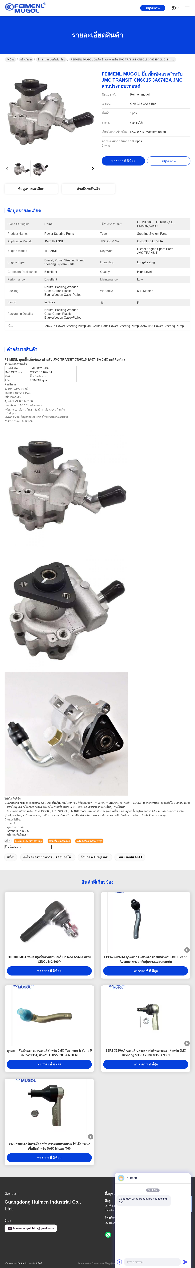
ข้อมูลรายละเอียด (31, 189)
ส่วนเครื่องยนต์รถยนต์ (59, 841)
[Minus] (185, 1178)
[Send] (185, 1262)
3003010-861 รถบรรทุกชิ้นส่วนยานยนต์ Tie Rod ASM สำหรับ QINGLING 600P (49, 959)
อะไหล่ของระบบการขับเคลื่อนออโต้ (47, 857)
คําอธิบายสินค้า (88, 189)
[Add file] (119, 1262)
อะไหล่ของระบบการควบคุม (28, 841)
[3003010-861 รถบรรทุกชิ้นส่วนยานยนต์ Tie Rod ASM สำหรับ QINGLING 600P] (49, 922)
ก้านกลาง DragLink (94, 857)
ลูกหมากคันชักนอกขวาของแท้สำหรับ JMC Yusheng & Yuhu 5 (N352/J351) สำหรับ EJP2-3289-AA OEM (49, 1053)
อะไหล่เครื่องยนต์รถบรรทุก (89, 841)
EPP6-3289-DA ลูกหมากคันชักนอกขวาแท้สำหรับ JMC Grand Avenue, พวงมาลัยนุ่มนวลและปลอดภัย (145, 959)
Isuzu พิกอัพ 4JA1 (129, 857)
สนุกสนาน (153, 8)
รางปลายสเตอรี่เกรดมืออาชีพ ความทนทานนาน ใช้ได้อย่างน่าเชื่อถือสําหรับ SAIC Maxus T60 (49, 1146)
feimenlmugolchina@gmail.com (33, 1228)
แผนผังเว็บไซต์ (35, 1263)
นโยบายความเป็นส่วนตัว (16, 1263)
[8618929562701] (108, 1235)
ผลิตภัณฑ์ (26, 59)
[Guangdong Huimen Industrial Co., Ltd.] (25, 8)
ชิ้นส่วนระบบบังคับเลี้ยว (51, 59)
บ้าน (12, 59)
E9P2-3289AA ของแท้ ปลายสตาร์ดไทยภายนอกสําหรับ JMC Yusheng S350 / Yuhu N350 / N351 (145, 1053)
